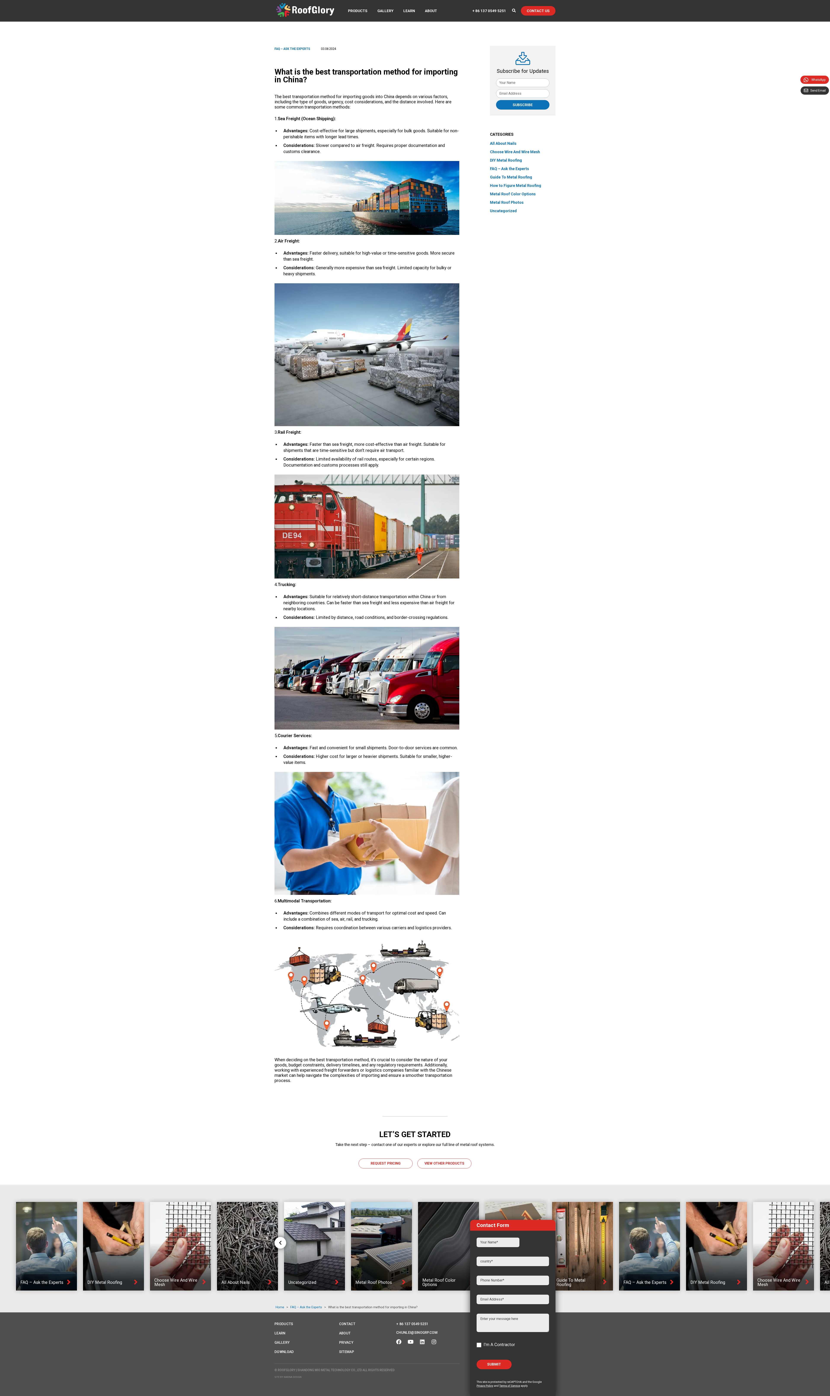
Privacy (346, 1342)
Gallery (385, 11)
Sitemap (346, 1352)
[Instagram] (433, 1341)
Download (284, 1352)
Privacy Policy (485, 1385)
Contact (347, 1324)
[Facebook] (398, 1341)
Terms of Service (509, 1385)
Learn (409, 11)
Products (357, 11)
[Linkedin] (422, 1341)
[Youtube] (410, 1341)
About (431, 11)
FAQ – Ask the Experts (292, 49)
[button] (280, 1243)
